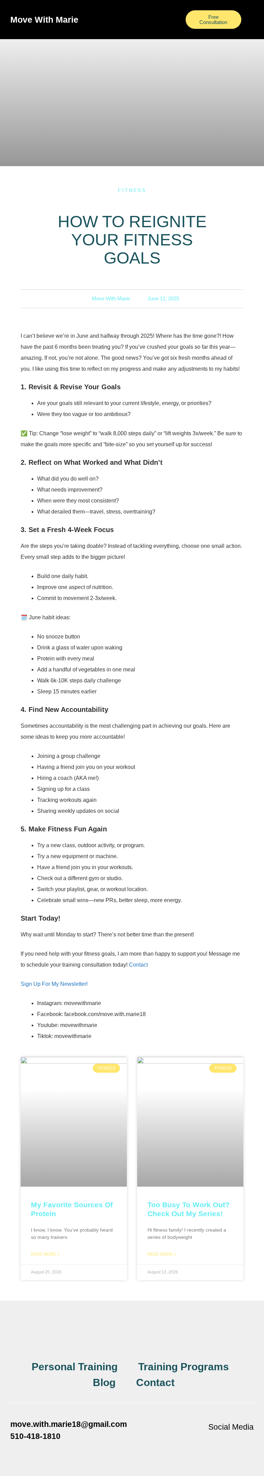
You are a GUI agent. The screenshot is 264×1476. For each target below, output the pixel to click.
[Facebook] (207, 1443)
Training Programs (183, 1366)
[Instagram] (226, 1443)
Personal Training (75, 1366)
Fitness (132, 190)
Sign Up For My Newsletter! (54, 984)
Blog (104, 1382)
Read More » (45, 1254)
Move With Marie (44, 19)
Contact (138, 965)
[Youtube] (245, 1443)
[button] (132, 16)
